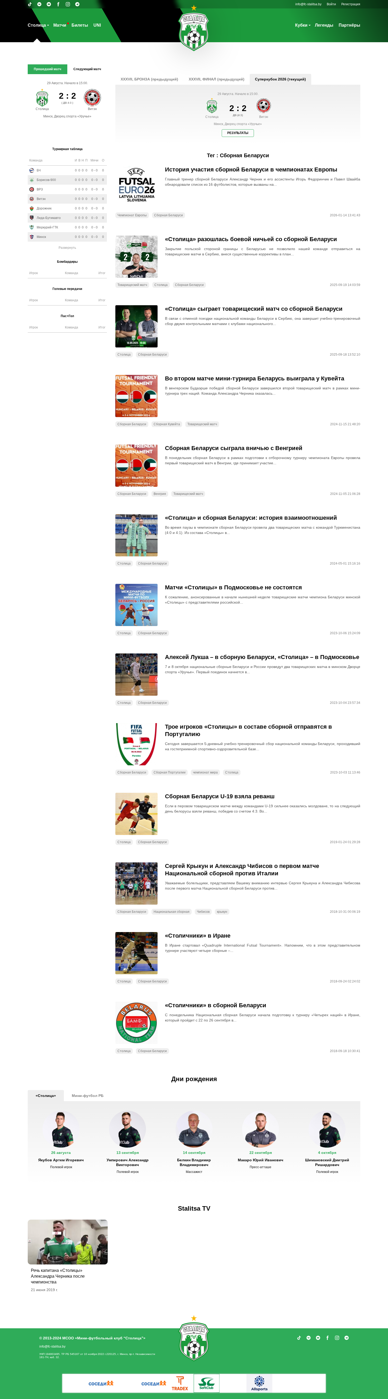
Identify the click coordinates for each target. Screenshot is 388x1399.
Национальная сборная (172, 912)
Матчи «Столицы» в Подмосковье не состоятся (233, 587)
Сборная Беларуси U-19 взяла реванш (220, 796)
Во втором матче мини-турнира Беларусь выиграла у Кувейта (254, 378)
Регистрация (350, 4)
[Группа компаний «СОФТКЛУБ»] (154, 1383)
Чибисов (203, 912)
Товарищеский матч (132, 285)
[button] (61, 1142)
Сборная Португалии (170, 772)
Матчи (59, 25)
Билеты (80, 25)
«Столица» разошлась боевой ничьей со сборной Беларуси (251, 239)
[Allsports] (207, 1383)
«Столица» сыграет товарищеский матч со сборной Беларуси (254, 308)
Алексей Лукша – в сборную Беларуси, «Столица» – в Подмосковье (262, 657)
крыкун (222, 912)
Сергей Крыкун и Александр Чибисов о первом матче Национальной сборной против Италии (242, 870)
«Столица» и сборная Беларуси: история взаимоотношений (251, 517)
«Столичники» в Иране (197, 935)
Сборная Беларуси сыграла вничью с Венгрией (233, 448)
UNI (97, 25)
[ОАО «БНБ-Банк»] (313, 1383)
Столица (37, 25)
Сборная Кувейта (167, 424)
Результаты (237, 133)
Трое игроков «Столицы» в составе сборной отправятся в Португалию (248, 730)
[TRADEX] (128, 1383)
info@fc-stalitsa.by (308, 4)
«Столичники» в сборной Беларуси (215, 1005)
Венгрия (160, 494)
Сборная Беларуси (168, 215)
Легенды (324, 25)
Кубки (301, 25)
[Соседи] (102, 1383)
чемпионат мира (205, 772)
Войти (331, 4)
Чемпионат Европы (132, 215)
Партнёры (349, 25)
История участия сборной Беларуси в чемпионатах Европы (251, 169)
